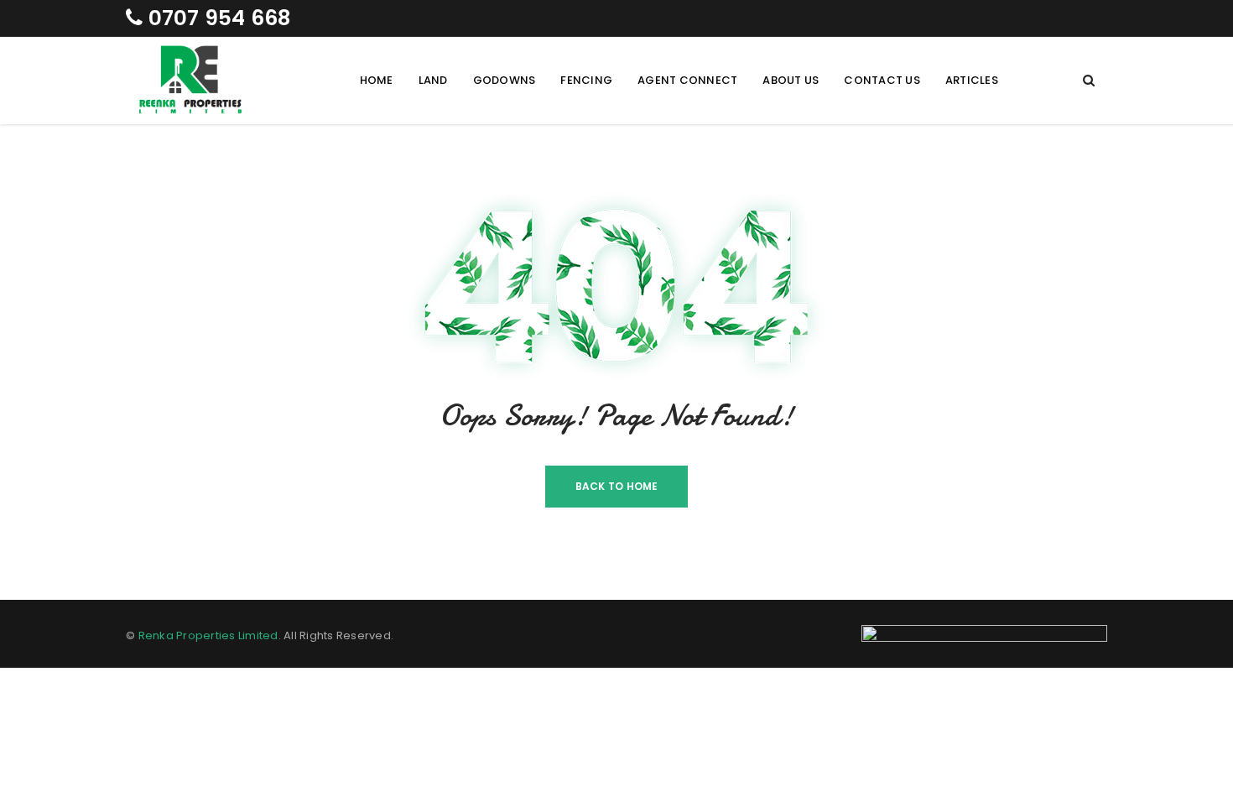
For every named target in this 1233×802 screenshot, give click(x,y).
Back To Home (616, 486)
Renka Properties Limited (208, 635)
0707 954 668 (216, 18)
